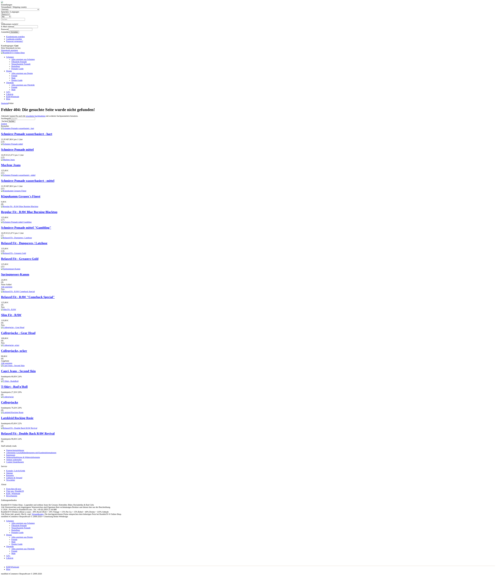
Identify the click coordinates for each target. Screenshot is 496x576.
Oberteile (10, 83)
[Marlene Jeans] (8, 160)
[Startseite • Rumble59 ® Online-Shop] (13, 53)
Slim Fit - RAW (11, 315)
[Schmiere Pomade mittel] (12, 144)
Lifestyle (9, 94)
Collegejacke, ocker (14, 350)
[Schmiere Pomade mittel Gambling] (16, 222)
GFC (8, 92)
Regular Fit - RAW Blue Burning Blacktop (29, 212)
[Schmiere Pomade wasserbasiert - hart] (17, 128)
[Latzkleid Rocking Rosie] (12, 412)
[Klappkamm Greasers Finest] (13, 191)
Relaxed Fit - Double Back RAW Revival (28, 433)
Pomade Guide (17, 69)
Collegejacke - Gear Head (18, 333)
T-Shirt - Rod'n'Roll (14, 386)
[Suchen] (2, 22)
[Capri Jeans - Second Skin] (13, 365)
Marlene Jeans (11, 165)
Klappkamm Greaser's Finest (20, 196)
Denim (9, 71)
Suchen (11, 121)
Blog (8, 99)
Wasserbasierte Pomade (20, 64)
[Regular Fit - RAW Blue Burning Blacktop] (19, 206)
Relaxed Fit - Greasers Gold (19, 258)
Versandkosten (38, 514)
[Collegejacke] (7, 397)
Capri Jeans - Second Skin (18, 371)
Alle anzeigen (6, 287)
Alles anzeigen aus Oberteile (23, 85)
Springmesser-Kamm (15, 274)
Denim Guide (16, 80)
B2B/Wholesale (12, 97)
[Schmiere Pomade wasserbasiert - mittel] (18, 175)
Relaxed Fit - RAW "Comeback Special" (28, 297)
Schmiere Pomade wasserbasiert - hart (26, 134)
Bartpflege (15, 66)
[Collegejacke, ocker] (10, 345)
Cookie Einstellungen (15, 462)
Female (14, 76)
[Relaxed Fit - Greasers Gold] (13, 253)
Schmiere (10, 57)
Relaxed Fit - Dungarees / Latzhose (24, 243)
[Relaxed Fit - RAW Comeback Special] (18, 291)
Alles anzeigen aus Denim (22, 73)
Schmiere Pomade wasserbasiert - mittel (27, 180)
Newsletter (10, 480)
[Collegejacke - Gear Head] (12, 327)
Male (13, 78)
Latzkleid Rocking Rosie (17, 418)
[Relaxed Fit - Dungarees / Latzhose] (16, 238)
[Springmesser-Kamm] (10, 269)
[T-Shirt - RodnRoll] (9, 381)
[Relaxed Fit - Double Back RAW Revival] (19, 428)
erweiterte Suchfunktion (35, 116)
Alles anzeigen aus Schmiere (23, 59)
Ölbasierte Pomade (19, 62)
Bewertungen (11, 496)
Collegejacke (9, 402)
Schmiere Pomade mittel (17, 149)
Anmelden (14, 32)
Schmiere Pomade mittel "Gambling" (26, 227)
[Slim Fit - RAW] (8, 309)
